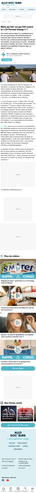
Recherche (25, 491)
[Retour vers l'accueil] (18, 3)
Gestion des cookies (25, 459)
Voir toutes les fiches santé (18, 425)
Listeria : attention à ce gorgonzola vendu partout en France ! (15, 362)
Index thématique (24, 466)
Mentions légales (7, 461)
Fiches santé (18, 491)
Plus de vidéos (11, 256)
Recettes (12, 443)
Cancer (25, 446)
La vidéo (4, 126)
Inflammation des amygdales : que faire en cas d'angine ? (25, 415)
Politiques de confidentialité (23, 462)
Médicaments (18, 449)
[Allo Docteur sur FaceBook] (3, 480)
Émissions (31, 9)
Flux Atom (21, 468)
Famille (21, 9)
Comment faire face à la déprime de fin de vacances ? (17, 309)
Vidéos (11, 491)
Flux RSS (4, 468)
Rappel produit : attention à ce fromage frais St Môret (17, 282)
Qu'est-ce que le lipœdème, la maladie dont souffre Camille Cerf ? (17, 336)
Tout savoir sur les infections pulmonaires (8, 416)
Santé (3, 9)
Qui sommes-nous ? (9, 459)
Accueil (4, 21)
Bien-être (13, 9)
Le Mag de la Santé (14, 446)
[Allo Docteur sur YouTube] (8, 480)
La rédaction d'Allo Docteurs (19, 54)
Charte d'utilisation (8, 466)
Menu (32, 491)
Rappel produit (22, 443)
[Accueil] (18, 435)
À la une (3, 491)
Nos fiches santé (13, 403)
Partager (8, 60)
